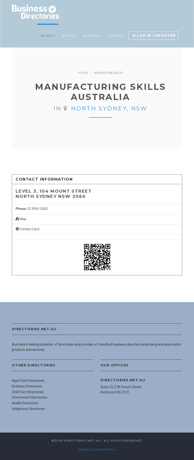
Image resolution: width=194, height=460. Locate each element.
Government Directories (29, 397)
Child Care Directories (28, 392)
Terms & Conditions (97, 449)
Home (83, 72)
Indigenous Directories (28, 409)
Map (22, 219)
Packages (91, 35)
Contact (116, 35)
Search (48, 35)
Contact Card (29, 229)
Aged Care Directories (28, 380)
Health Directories (25, 403)
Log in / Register (156, 35)
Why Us (68, 35)
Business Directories (27, 386)
